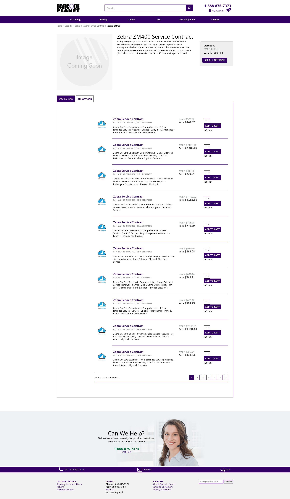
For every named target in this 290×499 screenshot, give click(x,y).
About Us (158, 481)
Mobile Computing (131, 23)
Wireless (215, 19)
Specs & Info (65, 99)
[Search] (189, 8)
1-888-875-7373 (217, 5)
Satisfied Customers (163, 486)
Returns (60, 486)
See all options (215, 60)
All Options (85, 99)
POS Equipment (187, 19)
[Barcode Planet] (68, 8)
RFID (159, 19)
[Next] (226, 377)
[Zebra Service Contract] (102, 118)
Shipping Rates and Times (69, 484)
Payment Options (65, 489)
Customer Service (66, 481)
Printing (103, 19)
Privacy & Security (162, 489)
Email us (110, 489)
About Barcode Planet (164, 484)
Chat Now (126, 451)
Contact (110, 481)
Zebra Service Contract (128, 119)
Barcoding (75, 19)
